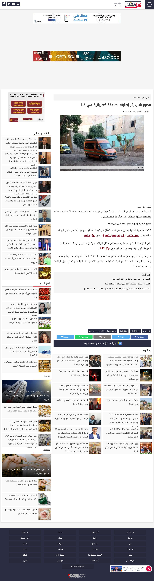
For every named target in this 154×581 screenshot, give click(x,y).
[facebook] (4, 4)
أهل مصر (141, 207)
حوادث (130, 538)
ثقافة (25, 555)
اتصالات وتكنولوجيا (95, 555)
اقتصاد (60, 532)
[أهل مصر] (134, 5)
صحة (130, 555)
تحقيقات (60, 543)
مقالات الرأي (60, 555)
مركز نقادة (89, 235)
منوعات (60, 549)
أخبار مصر (95, 532)
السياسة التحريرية (77, 566)
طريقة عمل (130, 560)
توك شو (95, 543)
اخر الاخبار (130, 532)
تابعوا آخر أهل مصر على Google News (100, 343)
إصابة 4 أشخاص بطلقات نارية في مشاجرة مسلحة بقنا (127, 284)
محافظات (25, 532)
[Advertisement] (102, 187)
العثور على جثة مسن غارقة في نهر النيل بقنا (131, 279)
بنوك (60, 538)
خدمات (25, 543)
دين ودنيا (130, 549)
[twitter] (9, 4)
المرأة (25, 549)
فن (130, 543)
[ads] (77, 18)
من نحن (60, 560)
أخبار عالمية (25, 538)
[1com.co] (77, 576)
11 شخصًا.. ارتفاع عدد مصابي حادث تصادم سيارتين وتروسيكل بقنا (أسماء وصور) (117, 289)
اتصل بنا (25, 560)
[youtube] (13, 4)
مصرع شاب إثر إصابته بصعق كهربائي (120, 235)
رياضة (95, 538)
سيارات (95, 549)
